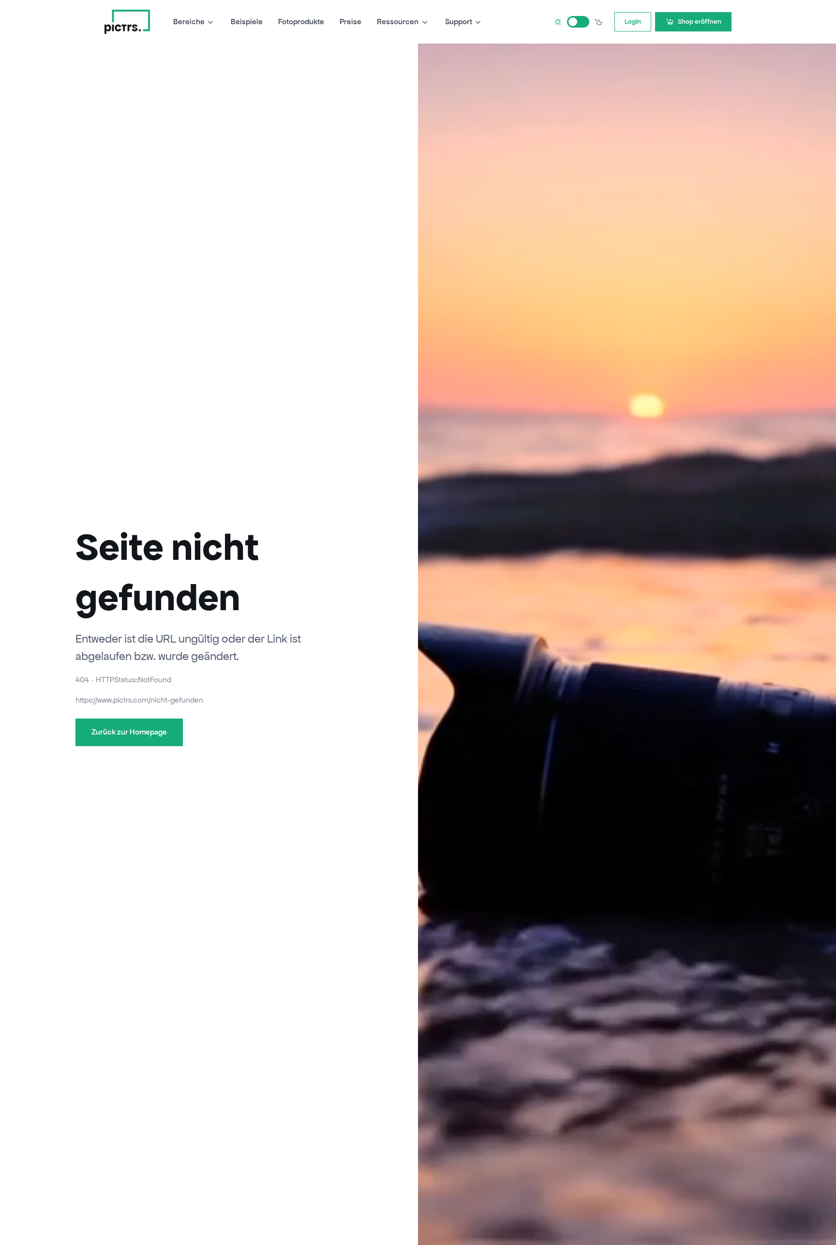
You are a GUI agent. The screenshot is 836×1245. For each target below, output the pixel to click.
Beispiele (247, 21)
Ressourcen (397, 21)
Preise (350, 21)
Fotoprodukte (301, 21)
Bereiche (189, 21)
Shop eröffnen (699, 21)
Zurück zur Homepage (129, 731)
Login (633, 21)
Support (458, 21)
